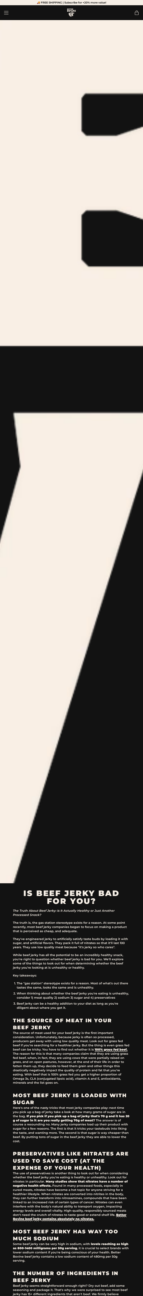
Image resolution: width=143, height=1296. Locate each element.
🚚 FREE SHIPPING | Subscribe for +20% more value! (71, 2)
